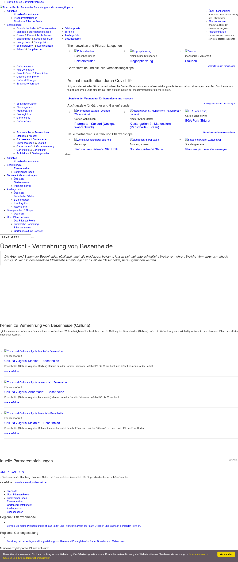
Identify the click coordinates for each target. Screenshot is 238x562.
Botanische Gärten (27, 103)
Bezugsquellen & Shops (20, 210)
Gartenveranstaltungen (19, 505)
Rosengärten (24, 114)
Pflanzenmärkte (217, 31)
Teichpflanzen (44, 35)
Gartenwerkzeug (45, 146)
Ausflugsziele (72, 35)
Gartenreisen (24, 121)
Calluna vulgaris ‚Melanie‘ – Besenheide (32, 422)
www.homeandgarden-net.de (31, 482)
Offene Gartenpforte (28, 76)
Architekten (23, 153)
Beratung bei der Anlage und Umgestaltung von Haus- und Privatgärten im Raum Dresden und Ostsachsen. (66, 541)
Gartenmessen (25, 66)
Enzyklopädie (14, 24)
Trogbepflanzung (141, 60)
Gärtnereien (23, 139)
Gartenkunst (39, 149)
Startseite (12, 491)
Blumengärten (24, 107)
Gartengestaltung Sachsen (28, 231)
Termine (69, 31)
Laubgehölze (24, 42)
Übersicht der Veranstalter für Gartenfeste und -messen (100, 98)
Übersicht (19, 178)
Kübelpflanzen (45, 45)
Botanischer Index (26, 28)
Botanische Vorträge (28, 83)
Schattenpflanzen (43, 38)
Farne (30, 35)
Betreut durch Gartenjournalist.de (25, 1)
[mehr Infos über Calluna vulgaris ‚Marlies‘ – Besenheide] (33, 351)
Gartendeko (23, 149)
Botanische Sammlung (26, 224)
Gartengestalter (40, 153)
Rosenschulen (42, 132)
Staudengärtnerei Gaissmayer (206, 149)
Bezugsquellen (73, 38)
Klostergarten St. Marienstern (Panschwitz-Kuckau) (150, 125)
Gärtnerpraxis (72, 28)
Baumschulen (24, 132)
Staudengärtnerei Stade (146, 149)
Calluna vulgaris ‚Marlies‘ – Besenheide (31, 360)
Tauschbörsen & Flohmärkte (32, 73)
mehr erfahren (12, 371)
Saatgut (41, 142)
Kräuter (21, 49)
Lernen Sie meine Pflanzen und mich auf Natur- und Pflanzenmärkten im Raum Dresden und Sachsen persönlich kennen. (74, 525)
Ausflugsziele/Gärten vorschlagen (219, 103)
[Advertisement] (119, 295)
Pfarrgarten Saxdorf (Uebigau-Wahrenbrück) (95, 125)
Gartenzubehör (25, 146)
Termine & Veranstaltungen (22, 175)
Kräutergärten (24, 110)
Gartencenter (40, 139)
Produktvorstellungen (25, 17)
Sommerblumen (25, 45)
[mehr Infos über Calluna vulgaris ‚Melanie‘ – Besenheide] (33, 413)
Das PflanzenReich (24, 220)
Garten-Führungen (27, 80)
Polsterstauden (84, 60)
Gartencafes (23, 117)
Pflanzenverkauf (217, 21)
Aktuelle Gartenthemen (26, 14)
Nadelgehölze (41, 42)
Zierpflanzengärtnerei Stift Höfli (96, 149)
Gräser (20, 35)
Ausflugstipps (14, 508)
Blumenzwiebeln (25, 142)
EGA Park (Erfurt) (197, 120)
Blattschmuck (24, 38)
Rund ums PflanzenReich (28, 21)
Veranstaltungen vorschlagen (221, 65)
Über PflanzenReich (220, 11)
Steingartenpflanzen (40, 31)
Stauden (21, 31)
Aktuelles (12, 11)
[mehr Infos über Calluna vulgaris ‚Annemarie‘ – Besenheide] (35, 381)
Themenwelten (47, 28)
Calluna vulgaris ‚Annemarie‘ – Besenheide (34, 391)
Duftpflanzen (35, 49)
